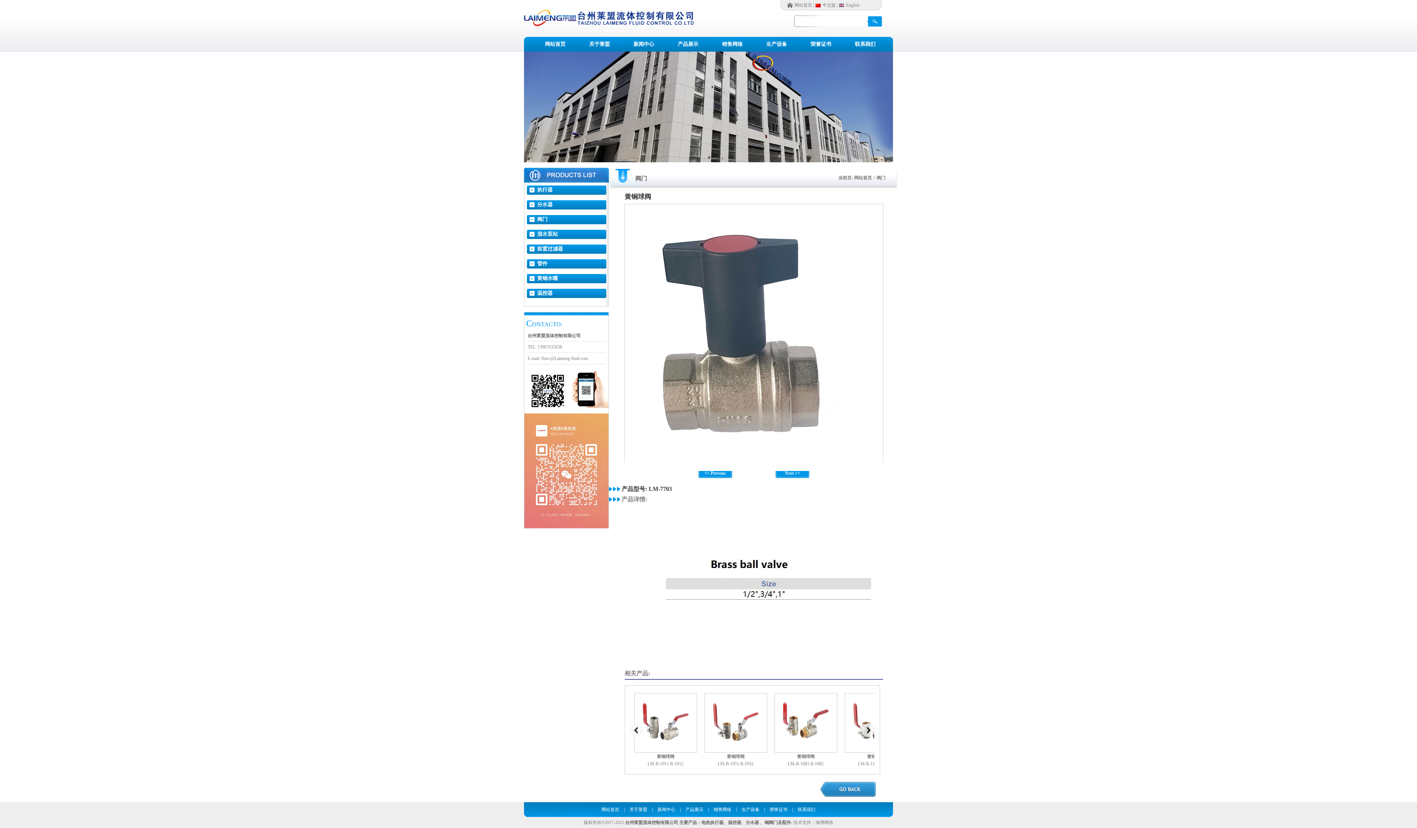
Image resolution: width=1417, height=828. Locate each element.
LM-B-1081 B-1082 (806, 763)
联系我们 (865, 44)
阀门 (542, 219)
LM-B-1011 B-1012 (665, 763)
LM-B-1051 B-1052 (736, 763)
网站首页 (803, 5)
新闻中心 (644, 44)
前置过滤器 (550, 249)
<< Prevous (715, 473)
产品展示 (688, 44)
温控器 (545, 293)
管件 (542, 263)
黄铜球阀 (666, 756)
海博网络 (824, 822)
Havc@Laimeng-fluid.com (564, 358)
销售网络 (732, 44)
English (852, 5)
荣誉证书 (821, 44)
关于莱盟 (599, 44)
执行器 (545, 190)
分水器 (545, 204)
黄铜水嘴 (547, 278)
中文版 (829, 5)
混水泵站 (547, 234)
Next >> (792, 473)
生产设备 (776, 44)
